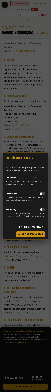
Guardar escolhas (30, 234)
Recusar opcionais (30, 227)
